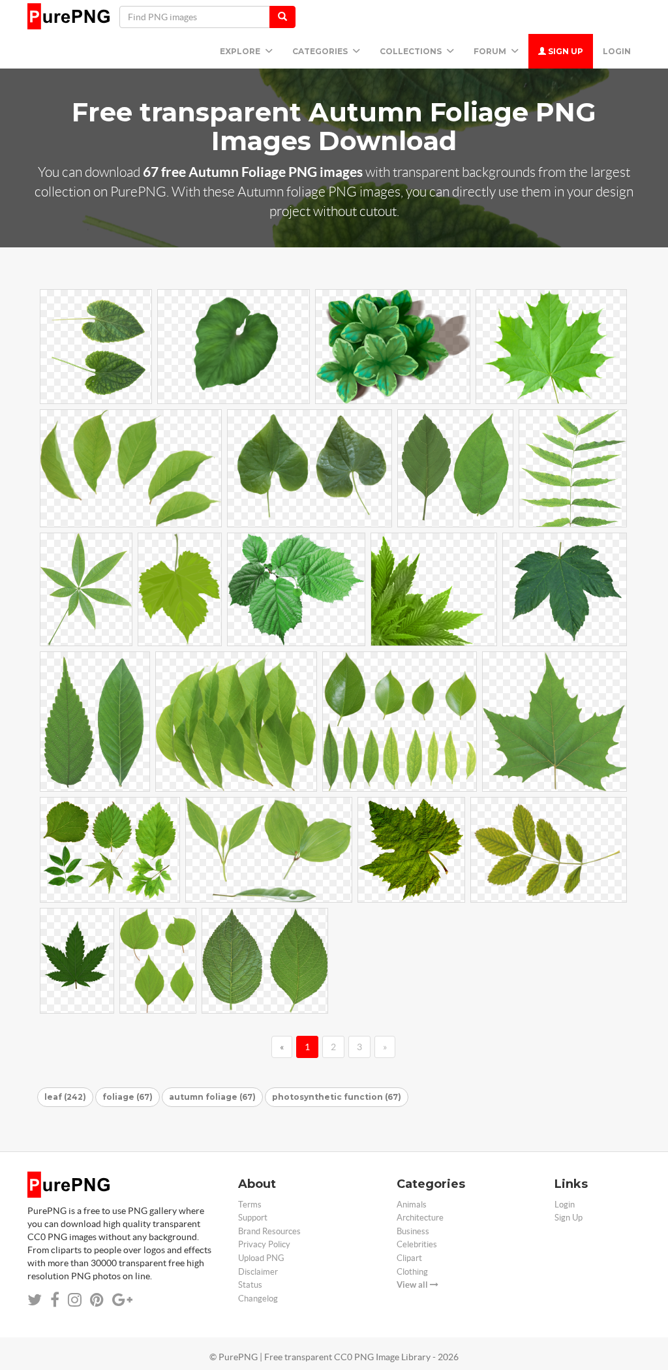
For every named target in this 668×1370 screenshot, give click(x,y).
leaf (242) (65, 1097)
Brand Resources (269, 1231)
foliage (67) (127, 1097)
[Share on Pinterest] (97, 1300)
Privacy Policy (264, 1244)
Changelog (258, 1298)
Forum (491, 51)
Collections (412, 51)
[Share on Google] (122, 1300)
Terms (250, 1204)
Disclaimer (258, 1272)
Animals (412, 1204)
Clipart (409, 1258)
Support (252, 1217)
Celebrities (417, 1244)
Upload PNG (261, 1258)
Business (413, 1231)
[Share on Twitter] (34, 1300)
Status (250, 1285)
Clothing (412, 1272)
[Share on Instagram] (75, 1300)
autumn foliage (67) (212, 1097)
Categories (321, 51)
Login (617, 51)
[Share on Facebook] (54, 1300)
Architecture (420, 1217)
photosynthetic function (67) (336, 1097)
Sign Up (564, 51)
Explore (241, 51)
